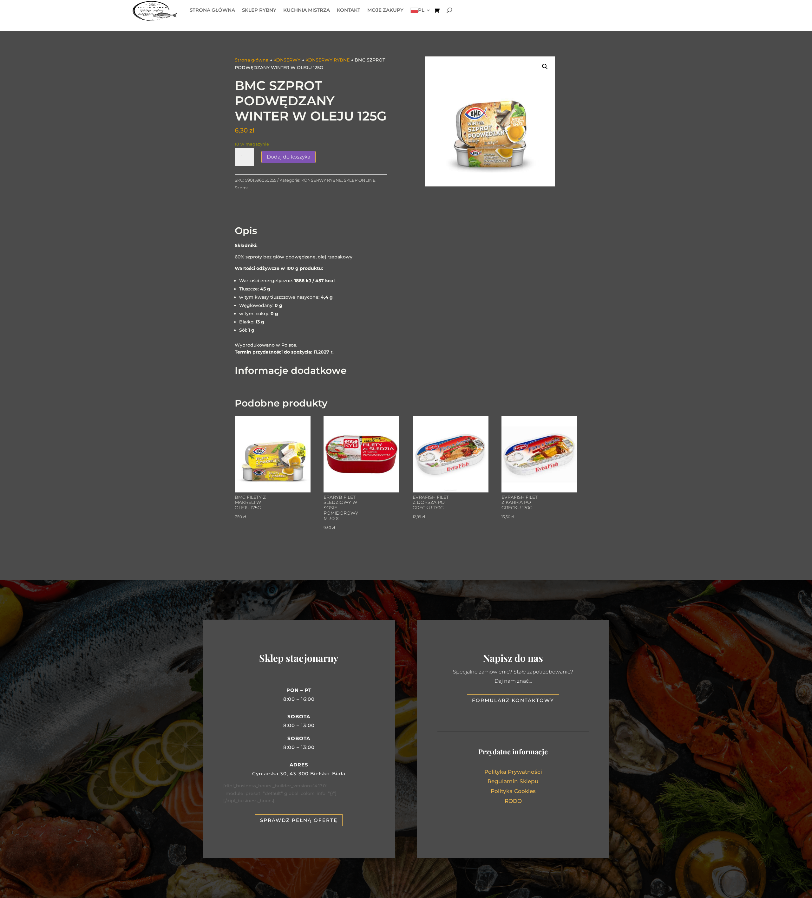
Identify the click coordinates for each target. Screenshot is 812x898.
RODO (513, 801)
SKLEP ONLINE (360, 180)
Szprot (241, 187)
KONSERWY (286, 60)
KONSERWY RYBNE (327, 60)
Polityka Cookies (513, 791)
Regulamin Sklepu (513, 781)
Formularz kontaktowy (513, 700)
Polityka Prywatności (513, 772)
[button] (545, 66)
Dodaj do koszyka (288, 157)
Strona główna (251, 60)
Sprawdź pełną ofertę (298, 820)
